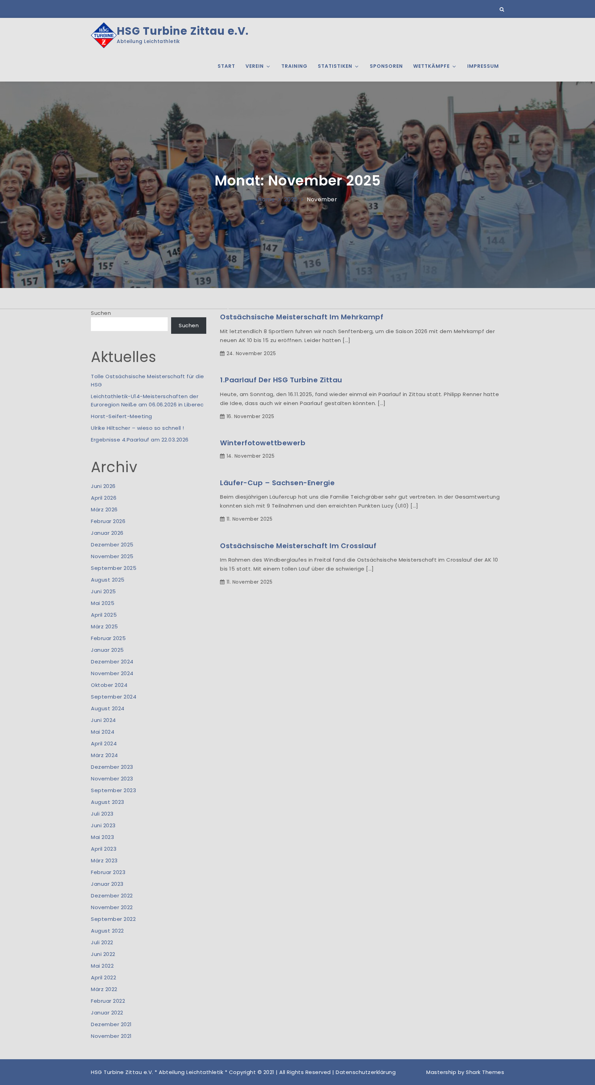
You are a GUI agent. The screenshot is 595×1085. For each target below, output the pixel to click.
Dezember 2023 (112, 766)
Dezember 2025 (112, 544)
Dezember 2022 (112, 895)
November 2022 (112, 907)
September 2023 (113, 790)
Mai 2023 (102, 837)
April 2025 (104, 614)
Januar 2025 (107, 649)
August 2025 (108, 579)
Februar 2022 (108, 1000)
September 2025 (113, 568)
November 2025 (112, 556)
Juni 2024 (103, 720)
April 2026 (103, 497)
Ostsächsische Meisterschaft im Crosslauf (298, 545)
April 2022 (103, 977)
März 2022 (104, 989)
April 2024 (104, 743)
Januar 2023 (107, 883)
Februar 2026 (108, 521)
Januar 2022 (107, 1012)
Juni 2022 (103, 954)
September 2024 (113, 696)
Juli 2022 (102, 942)
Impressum (483, 66)
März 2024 (104, 755)
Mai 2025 (102, 603)
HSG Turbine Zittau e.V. (183, 31)
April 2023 (103, 848)
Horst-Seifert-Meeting (121, 416)
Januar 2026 (107, 532)
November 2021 (111, 1036)
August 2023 (107, 802)
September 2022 (113, 919)
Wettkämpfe (431, 66)
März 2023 (104, 860)
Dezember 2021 (111, 1024)
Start (226, 66)
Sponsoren (386, 66)
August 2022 (107, 930)
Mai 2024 (102, 731)
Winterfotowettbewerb (262, 442)
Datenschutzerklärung (366, 1072)
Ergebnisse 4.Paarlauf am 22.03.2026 (140, 439)
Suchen (101, 313)
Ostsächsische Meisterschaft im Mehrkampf (301, 316)
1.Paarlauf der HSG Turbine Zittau (281, 379)
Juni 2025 (103, 591)
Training (294, 66)
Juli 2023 (102, 813)
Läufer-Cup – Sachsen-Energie (277, 482)
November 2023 (112, 778)
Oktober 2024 (109, 685)
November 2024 (112, 673)
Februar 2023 (108, 872)
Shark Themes (485, 1072)
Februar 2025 (108, 638)
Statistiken (335, 66)
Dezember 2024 (112, 661)
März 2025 (104, 626)
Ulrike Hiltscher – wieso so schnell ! (137, 428)
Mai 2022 (102, 965)
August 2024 (108, 708)
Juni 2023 (103, 825)
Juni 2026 (103, 486)
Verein (255, 66)
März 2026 (104, 509)
